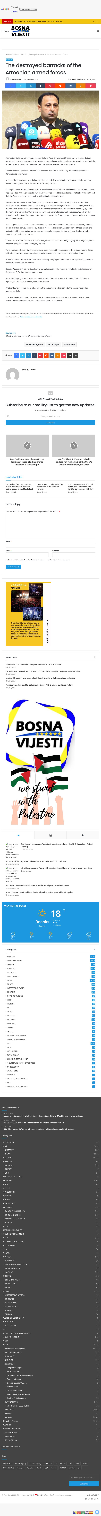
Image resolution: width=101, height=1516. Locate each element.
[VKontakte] (70, 85)
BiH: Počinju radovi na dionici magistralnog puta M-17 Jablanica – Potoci (41, 21)
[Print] (75, 355)
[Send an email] (20, 79)
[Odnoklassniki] (80, 85)
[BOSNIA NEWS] (20, 31)
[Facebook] (10, 85)
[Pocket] (90, 85)
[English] (87, 1513)
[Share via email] (69, 355)
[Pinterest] (50, 85)
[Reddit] (60, 85)
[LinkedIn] (31, 85)
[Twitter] (21, 85)
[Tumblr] (40, 85)
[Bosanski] (75, 1513)
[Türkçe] (79, 1513)
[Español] (91, 1513)
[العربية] (83, 1513)
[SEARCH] (98, 32)
